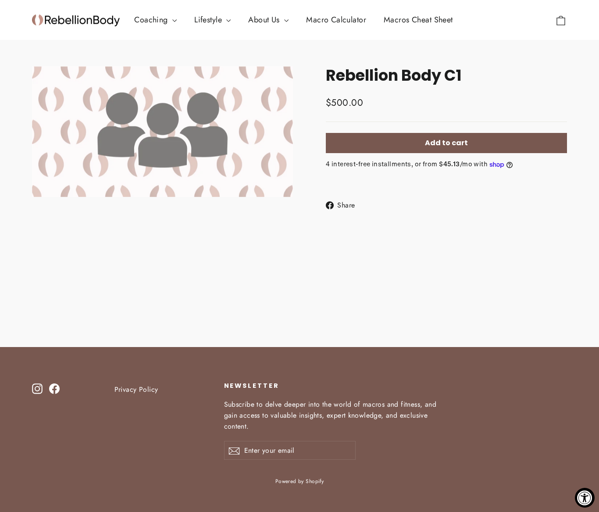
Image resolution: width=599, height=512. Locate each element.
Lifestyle (209, 19)
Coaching (152, 19)
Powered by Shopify (299, 481)
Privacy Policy (136, 389)
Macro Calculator (336, 19)
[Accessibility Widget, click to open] (585, 498)
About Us (265, 19)
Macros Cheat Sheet (418, 19)
